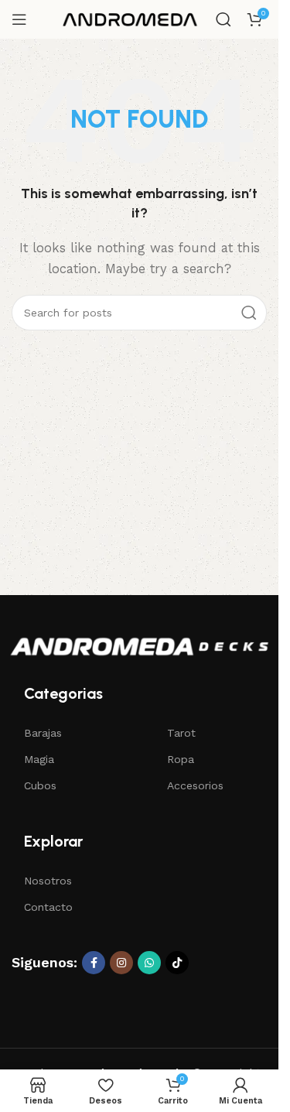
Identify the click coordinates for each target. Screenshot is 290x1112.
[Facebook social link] (93, 962)
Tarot (181, 733)
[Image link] (139, 645)
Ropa (180, 759)
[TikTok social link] (177, 962)
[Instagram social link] (121, 962)
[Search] (223, 19)
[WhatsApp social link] (149, 962)
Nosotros (48, 880)
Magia (39, 759)
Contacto (48, 907)
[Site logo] (130, 19)
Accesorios (195, 785)
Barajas (43, 733)
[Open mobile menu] (19, 19)
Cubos (40, 785)
